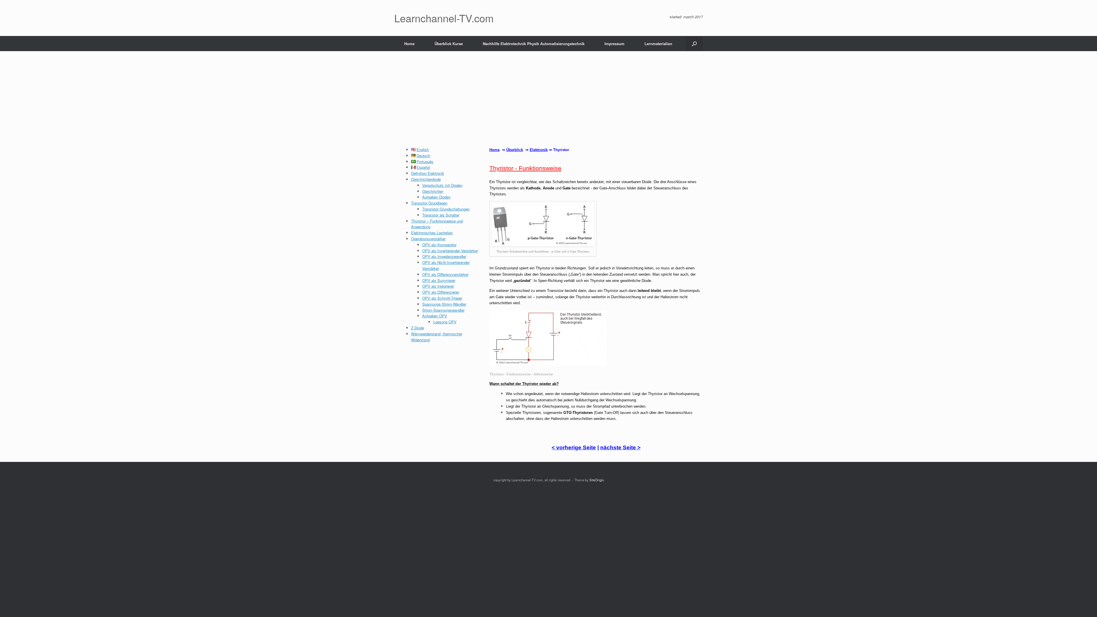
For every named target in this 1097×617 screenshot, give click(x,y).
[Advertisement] (548, 104)
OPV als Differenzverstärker (445, 274)
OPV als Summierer (438, 280)
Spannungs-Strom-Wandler (444, 304)
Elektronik (539, 150)
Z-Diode (417, 327)
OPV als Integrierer (438, 286)
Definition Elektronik (427, 173)
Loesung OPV (445, 321)
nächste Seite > (620, 447)
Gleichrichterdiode (426, 179)
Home (409, 43)
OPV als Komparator (439, 244)
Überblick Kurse (449, 43)
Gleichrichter (432, 191)
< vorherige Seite (574, 447)
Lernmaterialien (658, 43)
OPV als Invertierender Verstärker (450, 250)
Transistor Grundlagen (429, 203)
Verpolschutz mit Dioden (442, 185)
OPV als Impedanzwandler (444, 256)
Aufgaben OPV (434, 315)
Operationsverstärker (428, 238)
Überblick (514, 150)
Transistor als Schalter (440, 215)
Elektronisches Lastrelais (432, 232)
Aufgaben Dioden (436, 197)
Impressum (614, 43)
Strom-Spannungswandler (443, 310)
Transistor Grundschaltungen (446, 209)
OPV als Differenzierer (440, 292)
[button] (694, 43)
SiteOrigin (596, 480)
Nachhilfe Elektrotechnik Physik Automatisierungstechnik (533, 43)
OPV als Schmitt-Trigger (442, 298)
